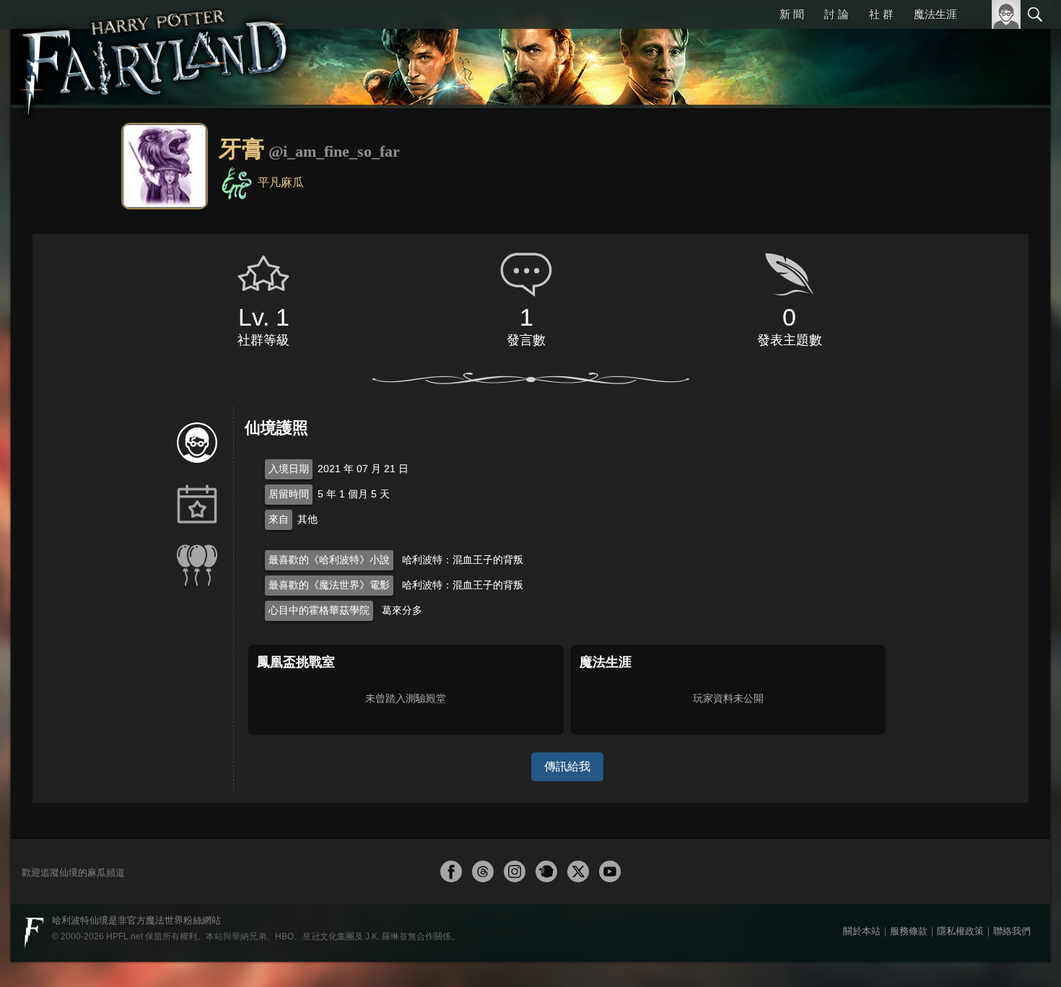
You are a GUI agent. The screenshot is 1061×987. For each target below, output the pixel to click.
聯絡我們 (1012, 931)
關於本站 (862, 931)
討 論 (838, 14)
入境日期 (288, 468)
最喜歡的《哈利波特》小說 (329, 559)
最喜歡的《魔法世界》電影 (329, 585)
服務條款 (908, 931)
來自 (278, 519)
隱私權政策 (960, 931)
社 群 (882, 14)
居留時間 (288, 494)
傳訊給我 (567, 766)
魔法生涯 (935, 14)
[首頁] (155, 54)
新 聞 (794, 14)
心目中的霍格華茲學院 (319, 610)
